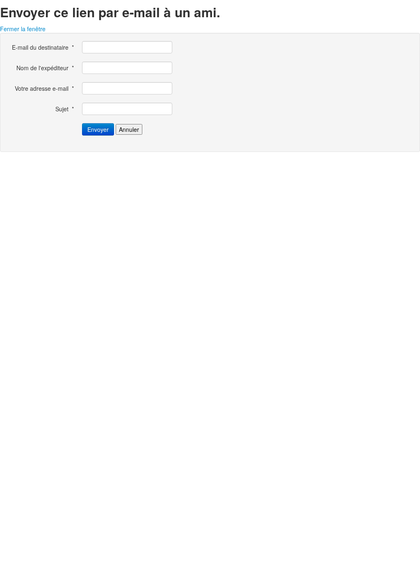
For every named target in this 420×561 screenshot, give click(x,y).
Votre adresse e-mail (44, 88)
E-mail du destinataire (43, 47)
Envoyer (98, 129)
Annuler (129, 129)
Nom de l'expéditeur (45, 68)
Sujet (64, 109)
